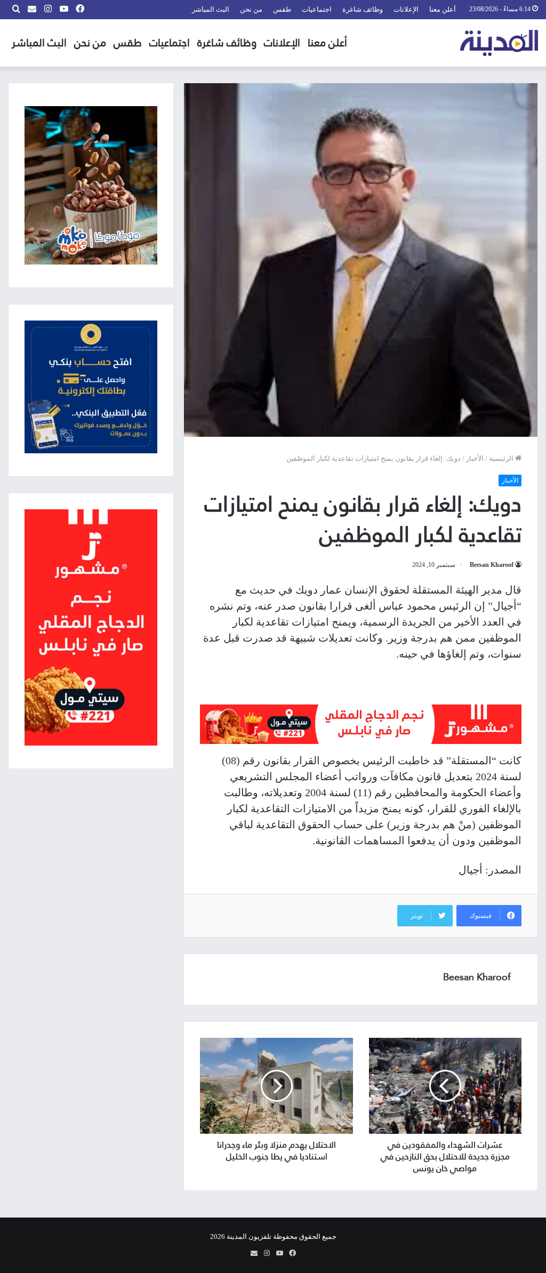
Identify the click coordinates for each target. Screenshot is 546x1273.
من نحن (251, 9)
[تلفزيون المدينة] (499, 43)
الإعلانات (406, 9)
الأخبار (475, 458)
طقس (282, 9)
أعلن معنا (442, 9)
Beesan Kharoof (491, 565)
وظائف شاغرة (362, 9)
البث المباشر (210, 9)
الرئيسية (502, 458)
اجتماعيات (317, 9)
